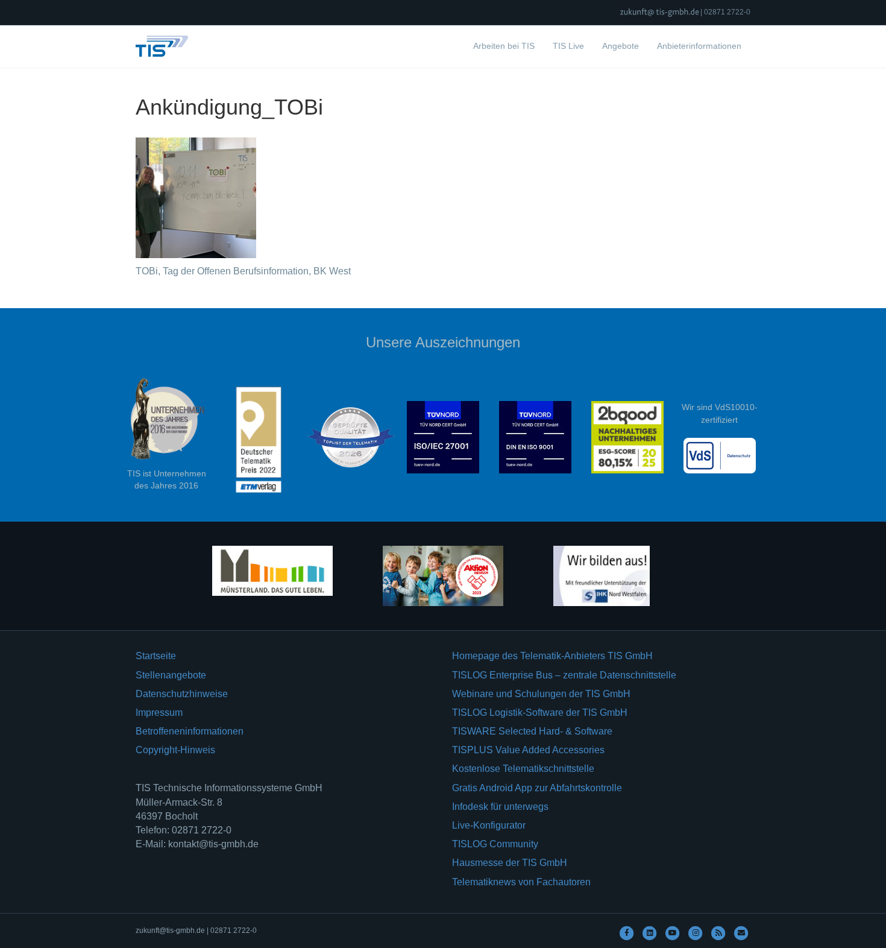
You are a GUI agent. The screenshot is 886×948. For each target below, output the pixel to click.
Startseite (156, 656)
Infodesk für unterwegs (500, 806)
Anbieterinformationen (699, 46)
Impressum (159, 712)
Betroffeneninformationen (189, 731)
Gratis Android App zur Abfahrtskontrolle (537, 788)
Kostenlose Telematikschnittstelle (523, 768)
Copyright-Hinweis (175, 750)
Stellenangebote (171, 675)
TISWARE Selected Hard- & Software (532, 731)
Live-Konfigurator (489, 825)
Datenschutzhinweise (182, 694)
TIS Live (568, 46)
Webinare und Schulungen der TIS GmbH (541, 694)
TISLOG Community (495, 844)
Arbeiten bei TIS (504, 46)
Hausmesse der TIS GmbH (509, 863)
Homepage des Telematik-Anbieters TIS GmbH (552, 656)
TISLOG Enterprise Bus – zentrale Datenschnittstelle (564, 675)
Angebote (620, 46)
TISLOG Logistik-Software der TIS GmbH (539, 712)
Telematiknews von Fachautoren (521, 882)
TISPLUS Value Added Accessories (528, 750)
